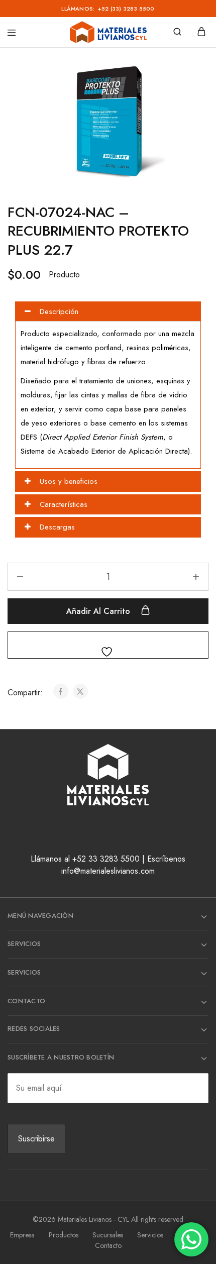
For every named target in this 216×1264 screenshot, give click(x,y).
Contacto (108, 1245)
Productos (63, 1235)
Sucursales (107, 1235)
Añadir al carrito (99, 611)
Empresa (22, 1235)
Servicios (150, 1235)
